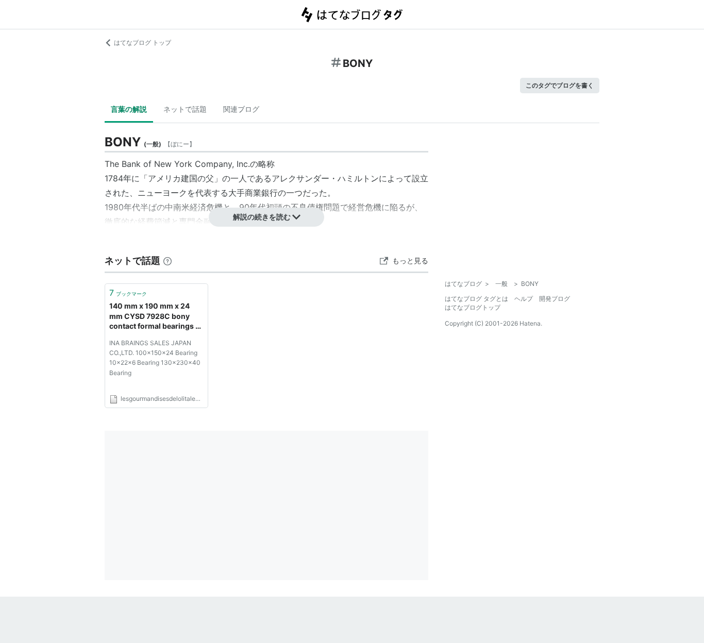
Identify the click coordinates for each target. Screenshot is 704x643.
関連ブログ (241, 109)
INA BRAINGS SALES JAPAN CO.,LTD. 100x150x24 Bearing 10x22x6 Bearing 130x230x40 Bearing (154, 358)
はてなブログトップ (472, 307)
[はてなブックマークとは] (167, 260)
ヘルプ (523, 298)
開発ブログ (554, 298)
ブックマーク (128, 292)
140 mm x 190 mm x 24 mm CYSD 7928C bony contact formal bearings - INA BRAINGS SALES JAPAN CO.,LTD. (154, 316)
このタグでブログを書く (560, 85)
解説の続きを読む (262, 216)
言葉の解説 (129, 109)
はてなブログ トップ (142, 42)
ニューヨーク (162, 193)
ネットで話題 (185, 109)
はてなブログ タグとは (476, 298)
